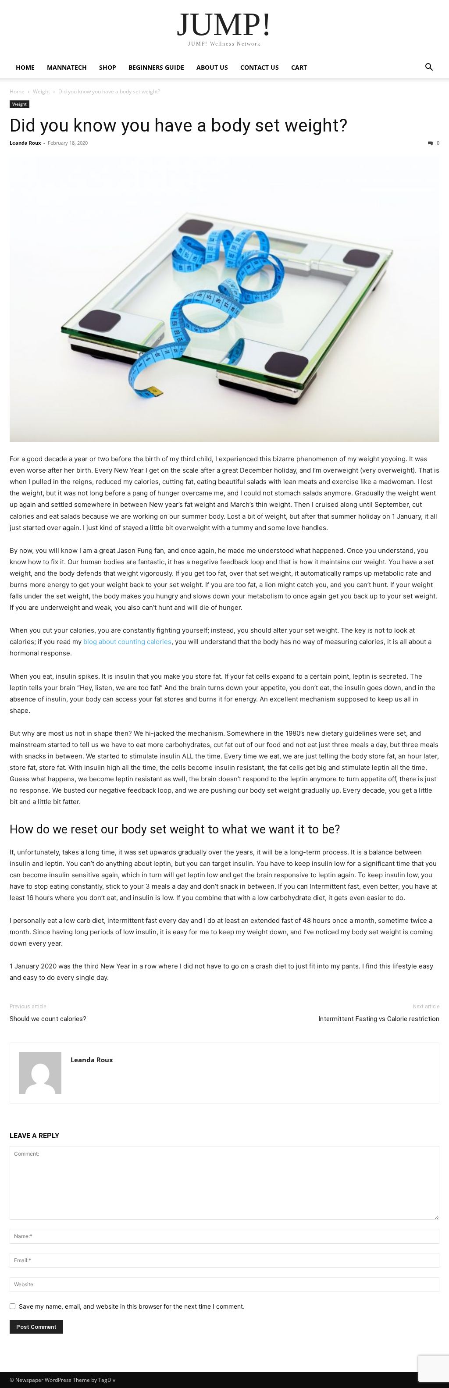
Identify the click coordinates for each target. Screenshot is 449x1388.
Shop (107, 67)
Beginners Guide (156, 67)
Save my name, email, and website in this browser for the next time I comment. (132, 1306)
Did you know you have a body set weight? (179, 125)
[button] (428, 68)
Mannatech (67, 67)
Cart (299, 67)
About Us (212, 67)
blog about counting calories (127, 641)
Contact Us (259, 67)
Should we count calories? (48, 1019)
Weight (41, 91)
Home (25, 67)
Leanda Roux (25, 142)
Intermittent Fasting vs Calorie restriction (378, 1019)
